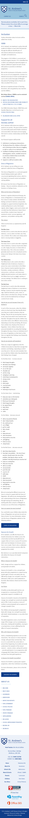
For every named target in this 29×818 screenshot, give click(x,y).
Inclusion (6, 719)
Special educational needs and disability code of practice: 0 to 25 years (15, 103)
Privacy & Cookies (14, 813)
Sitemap (22, 813)
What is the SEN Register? (10, 100)
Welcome (5, 688)
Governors (6, 694)
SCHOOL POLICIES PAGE (7, 112)
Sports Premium (8, 713)
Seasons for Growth (10, 674)
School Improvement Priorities (12, 722)
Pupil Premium (7, 710)
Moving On (6, 725)
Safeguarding (7, 716)
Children (7, 779)
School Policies (7, 707)
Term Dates (22, 779)
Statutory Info (22, 763)
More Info (17, 26)
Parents (7, 775)
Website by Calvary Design (14, 815)
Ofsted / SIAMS (22, 772)
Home (7, 763)
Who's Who (6, 691)
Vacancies (6, 728)
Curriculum (22, 775)
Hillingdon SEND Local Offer (11, 116)
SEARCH (21, 16)
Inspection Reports (9, 700)
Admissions (6, 697)
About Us (5, 681)
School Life (7, 769)
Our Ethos (7, 782)
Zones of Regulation (10, 525)
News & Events (7, 772)
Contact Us (7, 16)
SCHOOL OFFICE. (10, 96)
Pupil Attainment (8, 704)
